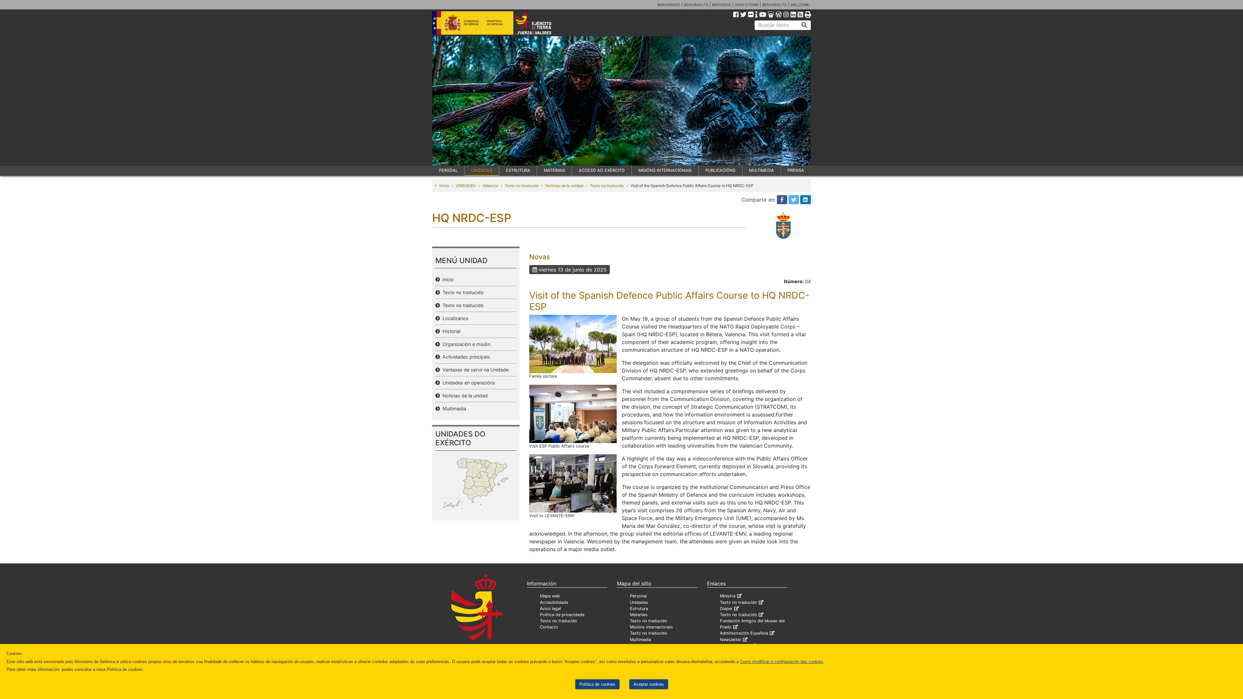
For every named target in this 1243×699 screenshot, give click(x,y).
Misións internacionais (651, 627)
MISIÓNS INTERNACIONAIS (665, 170)
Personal (638, 596)
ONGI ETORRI (746, 5)
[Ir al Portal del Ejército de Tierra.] (541, 22)
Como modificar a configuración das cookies (781, 661)
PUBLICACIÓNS (720, 170)
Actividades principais (465, 357)
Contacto (549, 627)
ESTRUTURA (518, 170)
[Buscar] (804, 25)
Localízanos (454, 318)
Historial (450, 331)
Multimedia (453, 408)
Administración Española (744, 633)
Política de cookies (597, 684)
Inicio (444, 185)
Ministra (727, 596)
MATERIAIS (554, 170)
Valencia (490, 185)
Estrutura (639, 608)
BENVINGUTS (696, 5)
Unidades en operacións (467, 382)
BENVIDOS (721, 5)
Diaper (726, 608)
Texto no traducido (522, 185)
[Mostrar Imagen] (573, 343)
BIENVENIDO (668, 5)
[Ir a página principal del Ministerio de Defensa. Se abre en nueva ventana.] (472, 22)
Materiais (639, 614)
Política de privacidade (562, 614)
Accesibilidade (554, 602)
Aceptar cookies (648, 684)
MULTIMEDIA (761, 170)
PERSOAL (448, 170)
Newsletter (730, 639)
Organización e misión (465, 344)
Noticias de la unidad (564, 185)
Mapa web (550, 596)
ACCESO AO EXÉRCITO (602, 170)
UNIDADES (481, 170)
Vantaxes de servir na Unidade (474, 369)
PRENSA (796, 170)
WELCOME (799, 5)
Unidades (639, 602)
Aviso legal (550, 608)
